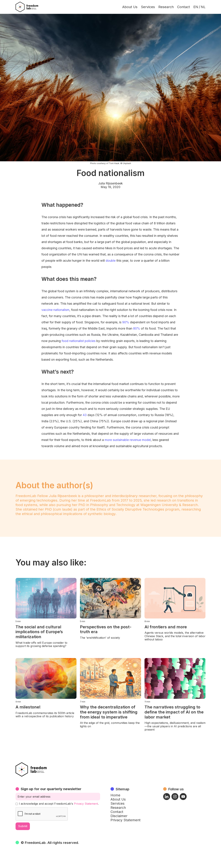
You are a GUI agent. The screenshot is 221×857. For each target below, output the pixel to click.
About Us (129, 7)
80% (136, 328)
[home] (27, 7)
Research (166, 7)
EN (195, 7)
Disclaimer (118, 816)
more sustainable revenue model (128, 440)
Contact (183, 7)
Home (115, 795)
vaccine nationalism (55, 310)
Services (148, 7)
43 (85, 415)
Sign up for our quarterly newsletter (51, 789)
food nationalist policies (78, 341)
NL (203, 7)
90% (125, 322)
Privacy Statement (86, 803)
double (111, 260)
